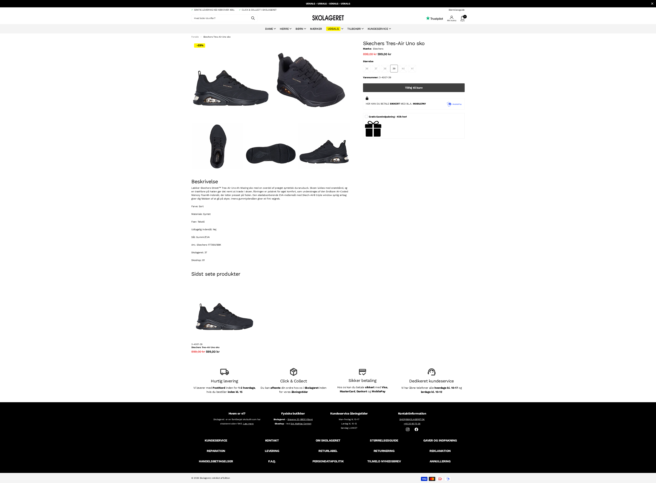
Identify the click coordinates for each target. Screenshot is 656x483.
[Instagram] (407, 429)
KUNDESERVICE (216, 440)
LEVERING (272, 451)
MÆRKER (316, 28)
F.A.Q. (272, 461)
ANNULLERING (440, 461)
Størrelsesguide (457, 10)
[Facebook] (416, 429)
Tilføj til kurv (414, 87)
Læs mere (248, 423)
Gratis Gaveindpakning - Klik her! (388, 116)
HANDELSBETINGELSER (216, 461)
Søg (253, 18)
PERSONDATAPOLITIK (328, 461)
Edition (226, 478)
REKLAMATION (439, 451)
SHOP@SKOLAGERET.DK (412, 419)
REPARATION (216, 451)
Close (652, 3)
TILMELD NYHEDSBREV (384, 461)
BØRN (299, 28)
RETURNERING (384, 451)
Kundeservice (378, 28)
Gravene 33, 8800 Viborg (300, 419)
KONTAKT (272, 440)
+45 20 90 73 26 (412, 423)
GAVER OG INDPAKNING (440, 440)
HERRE (284, 28)
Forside (195, 37)
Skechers (378, 48)
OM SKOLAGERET (328, 440)
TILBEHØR (354, 28)
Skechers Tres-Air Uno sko (205, 347)
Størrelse (368, 61)
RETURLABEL (328, 451)
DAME (269, 28)
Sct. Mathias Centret (301, 423)
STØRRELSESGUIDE (384, 440)
